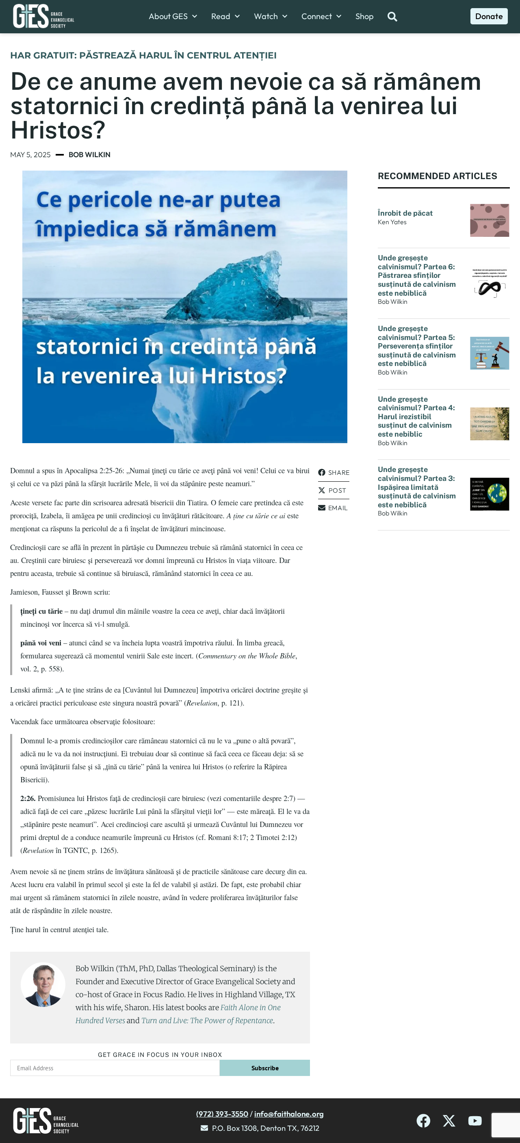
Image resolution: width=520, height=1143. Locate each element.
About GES (168, 16)
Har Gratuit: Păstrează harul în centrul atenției (143, 55)
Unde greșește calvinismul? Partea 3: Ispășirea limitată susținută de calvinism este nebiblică (417, 487)
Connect (316, 16)
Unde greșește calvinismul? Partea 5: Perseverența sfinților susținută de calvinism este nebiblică (417, 346)
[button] (333, 472)
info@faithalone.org (289, 1114)
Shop (364, 16)
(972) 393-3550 (222, 1114)
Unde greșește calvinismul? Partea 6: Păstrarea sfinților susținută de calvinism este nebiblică (417, 275)
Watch (266, 16)
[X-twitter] (449, 1121)
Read (220, 16)
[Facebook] (423, 1121)
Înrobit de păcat (405, 213)
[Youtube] (475, 1121)
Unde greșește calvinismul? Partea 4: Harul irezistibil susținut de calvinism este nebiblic (416, 416)
